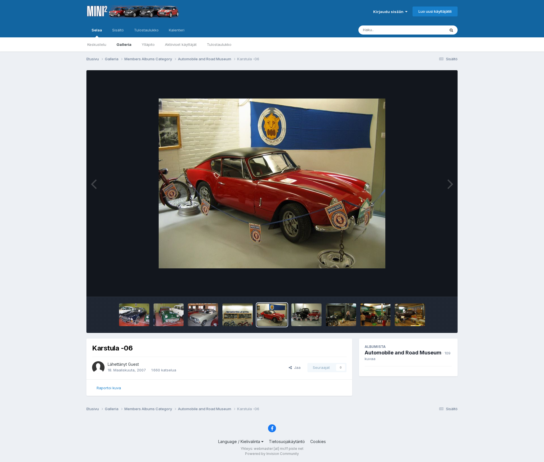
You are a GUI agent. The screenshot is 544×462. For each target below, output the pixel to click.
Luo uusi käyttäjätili (435, 11)
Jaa (296, 367)
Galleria (123, 44)
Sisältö (118, 30)
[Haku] (451, 30)
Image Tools (434, 286)
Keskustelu (96, 44)
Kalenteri (176, 30)
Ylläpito (148, 44)
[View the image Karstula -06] (134, 314)
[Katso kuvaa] (272, 183)
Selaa (97, 30)
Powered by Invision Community (272, 454)
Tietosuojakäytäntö (287, 441)
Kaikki (432, 30)
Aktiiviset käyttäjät (181, 44)
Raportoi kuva (109, 388)
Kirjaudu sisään (389, 11)
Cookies (318, 441)
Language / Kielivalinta (239, 441)
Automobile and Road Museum (403, 353)
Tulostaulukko (219, 44)
